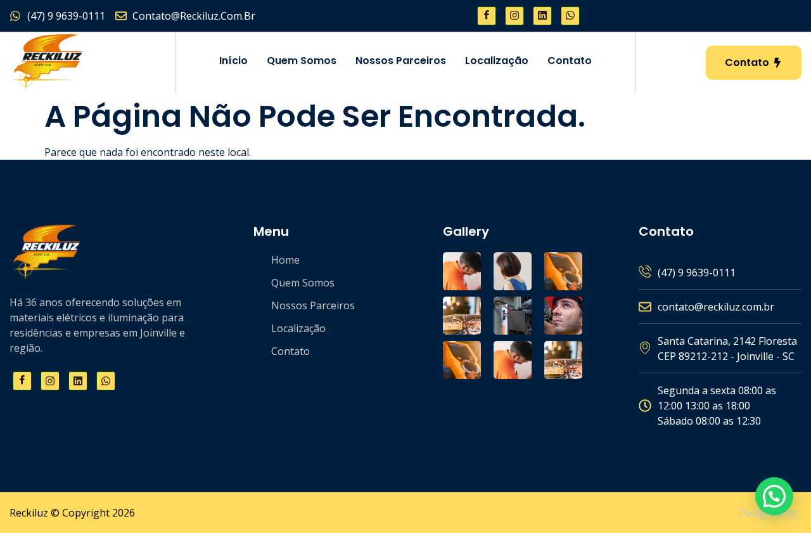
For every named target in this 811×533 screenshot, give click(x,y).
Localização (496, 60)
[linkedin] (542, 15)
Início (233, 60)
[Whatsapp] (570, 15)
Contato (569, 60)
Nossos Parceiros (400, 60)
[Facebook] (486, 15)
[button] (774, 496)
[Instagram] (514, 15)
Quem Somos (301, 60)
